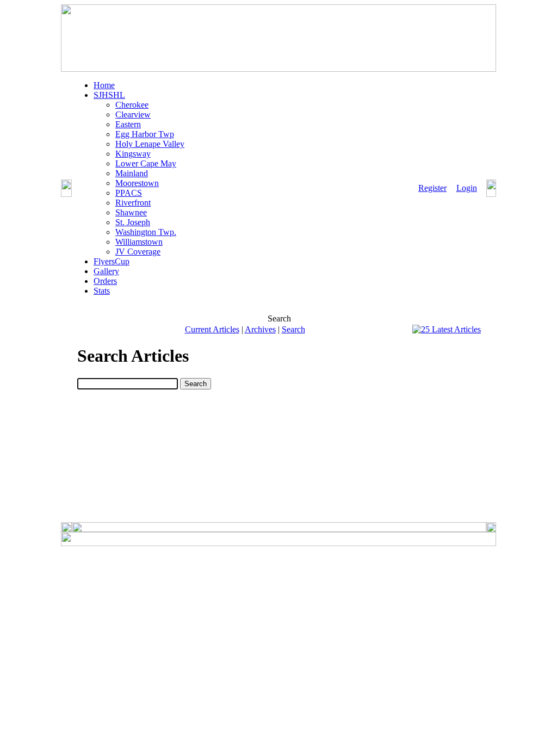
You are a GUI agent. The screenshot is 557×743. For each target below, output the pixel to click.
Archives (260, 329)
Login (466, 188)
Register (432, 188)
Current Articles (212, 329)
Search (293, 329)
